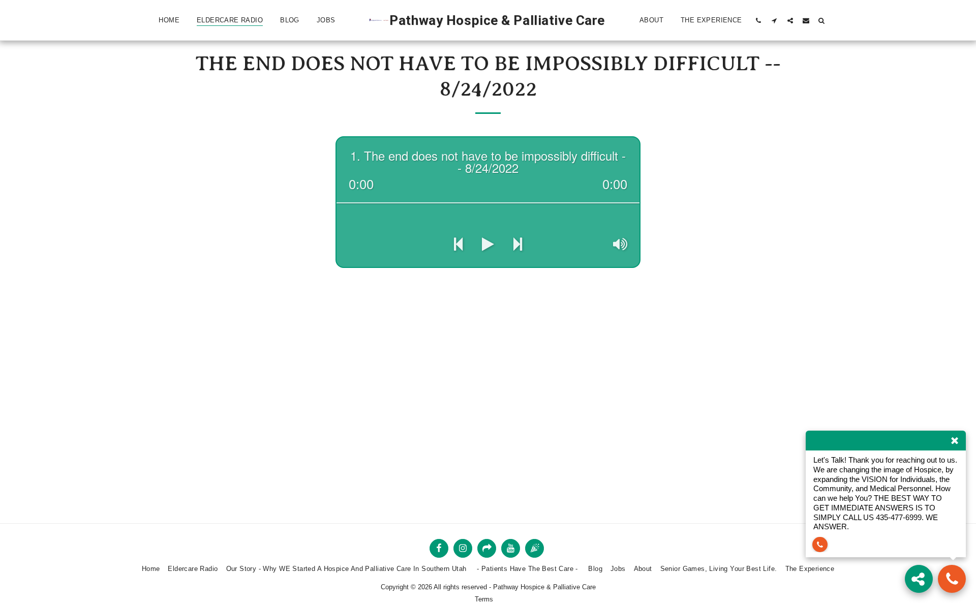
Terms (484, 599)
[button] (758, 20)
